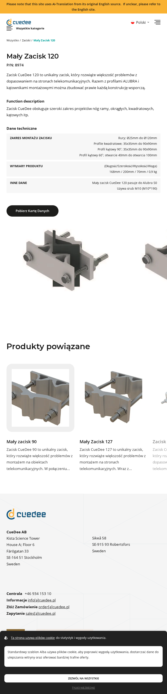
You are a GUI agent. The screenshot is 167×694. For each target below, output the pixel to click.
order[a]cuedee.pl (53, 607)
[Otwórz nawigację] (157, 22)
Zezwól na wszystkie (83, 678)
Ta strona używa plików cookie (33, 638)
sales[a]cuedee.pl (40, 613)
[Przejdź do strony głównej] (19, 22)
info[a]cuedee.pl (42, 600)
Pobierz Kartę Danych (32, 211)
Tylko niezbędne (83, 687)
